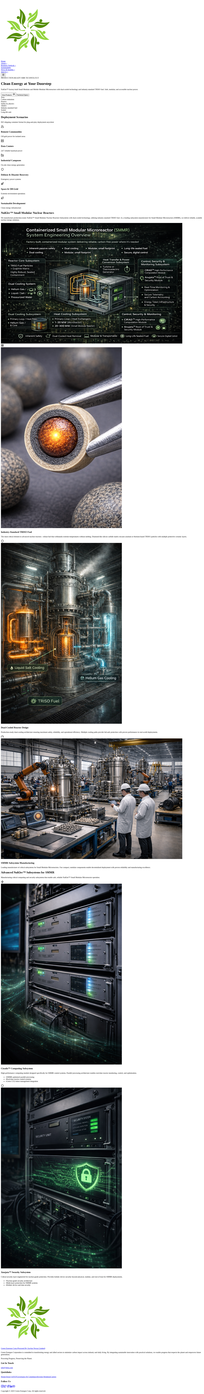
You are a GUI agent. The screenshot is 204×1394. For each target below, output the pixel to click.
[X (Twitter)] (5, 1387)
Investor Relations (44, 1377)
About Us (9, 1377)
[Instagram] (2, 1387)
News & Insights (8, 70)
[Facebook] (8, 1387)
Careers (53, 1377)
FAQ (15, 1377)
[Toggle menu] (3, 75)
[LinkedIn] (10, 1387)
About (4, 63)
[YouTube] (13, 1387)
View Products (7, 95)
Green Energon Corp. (9, 1348)
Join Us (4, 72)
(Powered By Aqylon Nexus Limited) (31, 1348)
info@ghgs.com (7, 1368)
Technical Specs (22, 95)
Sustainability (6, 68)
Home (3, 61)
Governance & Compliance (27, 1377)
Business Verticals (8, 66)
